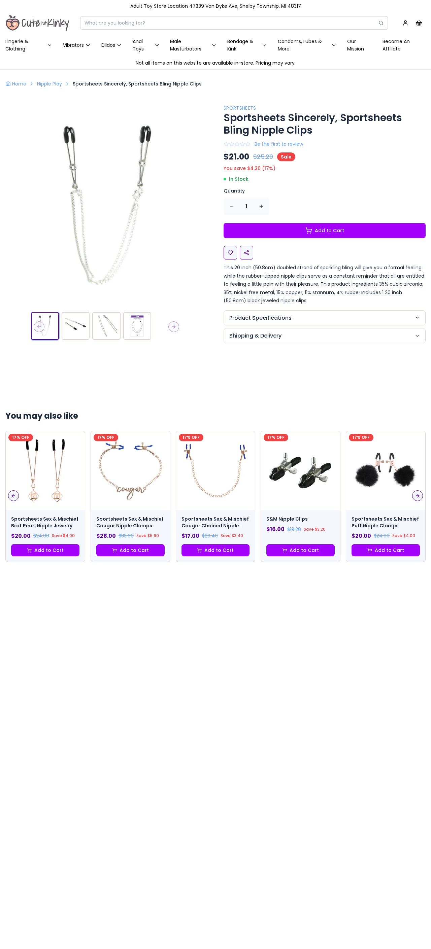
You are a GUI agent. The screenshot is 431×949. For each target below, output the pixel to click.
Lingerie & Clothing (16, 45)
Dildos (108, 45)
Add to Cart (329, 230)
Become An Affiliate (396, 45)
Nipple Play (49, 83)
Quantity (234, 190)
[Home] (37, 23)
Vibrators (73, 45)
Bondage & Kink (240, 45)
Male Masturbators (185, 45)
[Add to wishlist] (230, 252)
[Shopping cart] (419, 23)
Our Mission (355, 45)
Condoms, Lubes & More (300, 45)
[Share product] (246, 252)
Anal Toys (138, 45)
